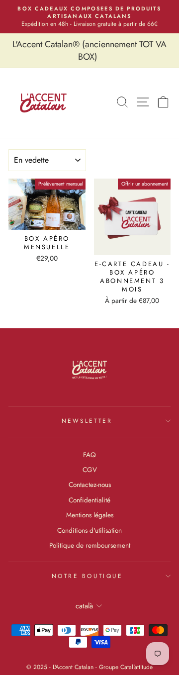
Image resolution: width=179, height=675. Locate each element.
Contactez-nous (90, 484)
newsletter (87, 420)
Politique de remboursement (89, 545)
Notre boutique (87, 576)
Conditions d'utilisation (89, 530)
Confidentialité (89, 500)
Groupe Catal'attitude (126, 667)
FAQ (89, 455)
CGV (90, 470)
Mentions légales (89, 515)
